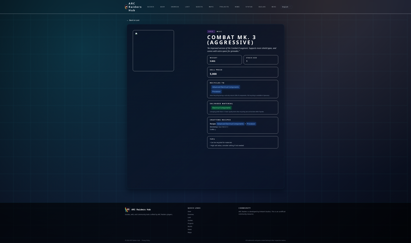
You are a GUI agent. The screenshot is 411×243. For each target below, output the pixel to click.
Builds (190, 226)
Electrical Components (221, 108)
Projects (190, 223)
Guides (190, 220)
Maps (190, 232)
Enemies (191, 214)
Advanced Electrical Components (225, 87)
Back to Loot (133, 20)
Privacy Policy (146, 240)
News (190, 229)
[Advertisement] (205, 164)
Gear (189, 211)
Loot (189, 217)
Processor (216, 91)
